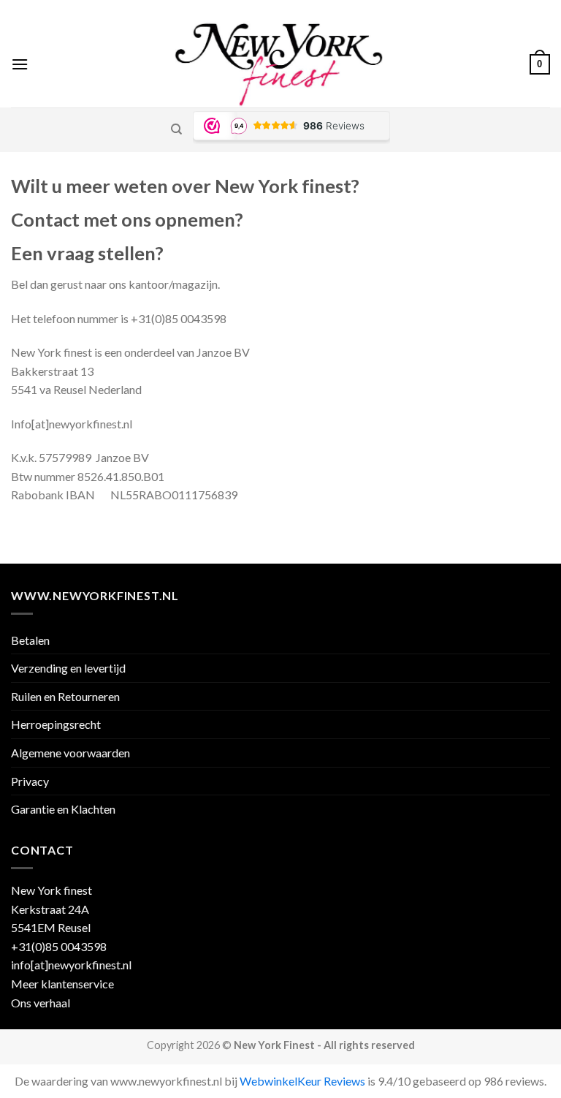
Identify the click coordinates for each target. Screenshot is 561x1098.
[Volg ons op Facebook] (478, 11)
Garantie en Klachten (63, 809)
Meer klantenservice (62, 984)
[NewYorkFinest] (279, 64)
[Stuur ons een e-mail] (506, 11)
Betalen (30, 640)
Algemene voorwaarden (70, 753)
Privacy (30, 781)
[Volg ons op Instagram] (492, 11)
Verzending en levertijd (68, 668)
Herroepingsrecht (56, 724)
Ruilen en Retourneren (65, 696)
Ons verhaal (40, 1003)
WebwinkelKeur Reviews (302, 1081)
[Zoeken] (176, 129)
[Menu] (19, 64)
